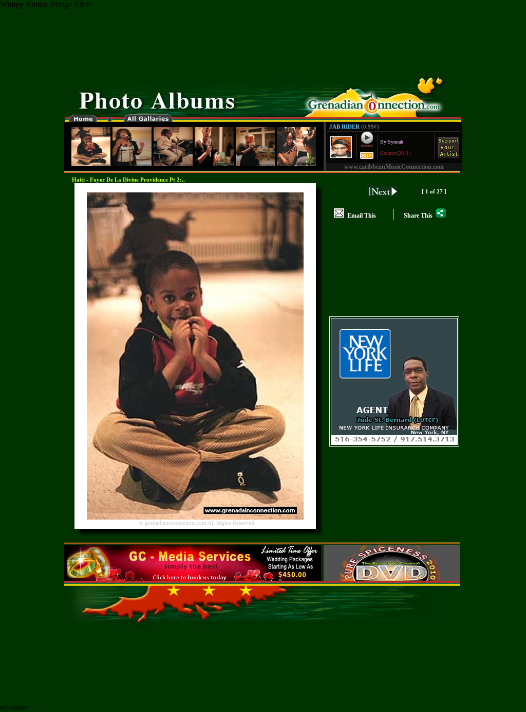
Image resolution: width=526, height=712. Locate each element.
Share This (420, 215)
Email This (360, 215)
